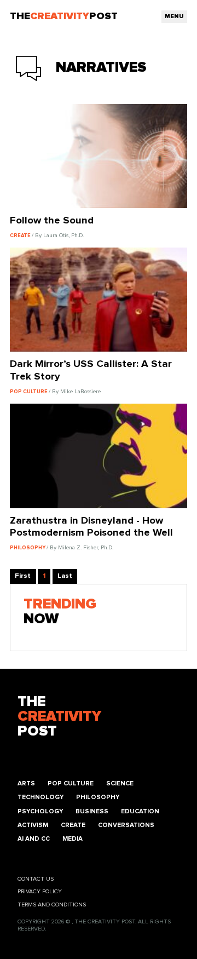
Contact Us (36, 879)
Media (72, 839)
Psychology (40, 811)
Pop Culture (71, 783)
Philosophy (97, 797)
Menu (174, 16)
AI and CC (34, 839)
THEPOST (59, 716)
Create (73, 825)
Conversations (126, 825)
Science (120, 783)
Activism (33, 825)
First (23, 575)
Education (140, 811)
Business (92, 811)
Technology (40, 797)
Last (64, 575)
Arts (26, 783)
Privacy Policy (40, 891)
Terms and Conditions (52, 905)
